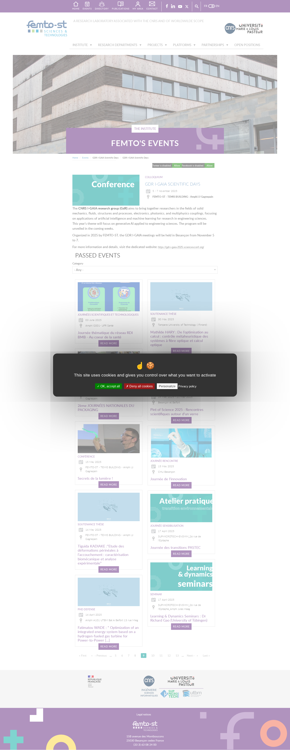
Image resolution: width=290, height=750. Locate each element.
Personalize (167, 386)
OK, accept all (110, 386)
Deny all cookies (141, 386)
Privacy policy (187, 386)
